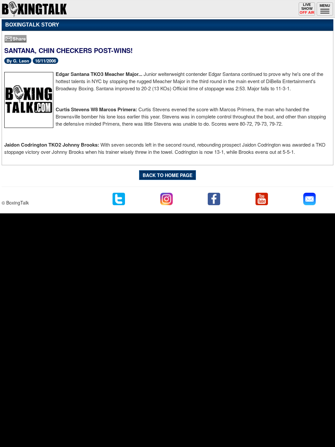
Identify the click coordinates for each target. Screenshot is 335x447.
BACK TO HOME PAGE (167, 175)
